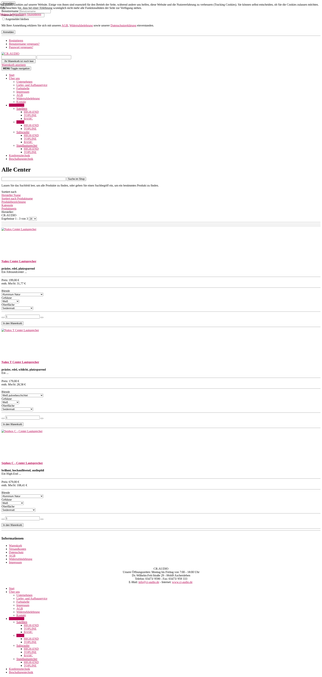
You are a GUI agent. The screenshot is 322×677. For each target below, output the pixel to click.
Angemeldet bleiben (17, 19)
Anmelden (8, 32)
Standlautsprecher (26, 145)
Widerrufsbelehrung (81, 25)
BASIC (28, 118)
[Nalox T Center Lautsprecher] (20, 330)
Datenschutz (16, 552)
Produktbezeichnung (13, 201)
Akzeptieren (34, 14)
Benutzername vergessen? (24, 43)
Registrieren (16, 40)
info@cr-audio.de (148, 582)
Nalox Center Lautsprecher (18, 261)
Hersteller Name (11, 195)
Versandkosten (17, 549)
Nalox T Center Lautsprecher (20, 362)
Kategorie (7, 205)
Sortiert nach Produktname (17, 198)
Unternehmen (24, 81)
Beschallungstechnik (21, 158)
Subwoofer (22, 132)
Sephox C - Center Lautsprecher (22, 463)
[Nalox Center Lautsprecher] (18, 229)
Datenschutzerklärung (123, 25)
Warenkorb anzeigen (13, 64)
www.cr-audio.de (182, 582)
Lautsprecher (16, 105)
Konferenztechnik (19, 155)
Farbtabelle (22, 88)
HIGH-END (31, 111)
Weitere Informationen (13, 14)
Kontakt (21, 101)
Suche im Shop (76, 179)
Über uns (14, 78)
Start (11, 75)
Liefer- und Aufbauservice (31, 85)
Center (20, 122)
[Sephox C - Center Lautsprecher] (21, 431)
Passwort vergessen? (21, 47)
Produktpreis (8, 208)
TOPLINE (30, 115)
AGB (64, 25)
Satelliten (21, 108)
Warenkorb (15, 545)
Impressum (22, 91)
